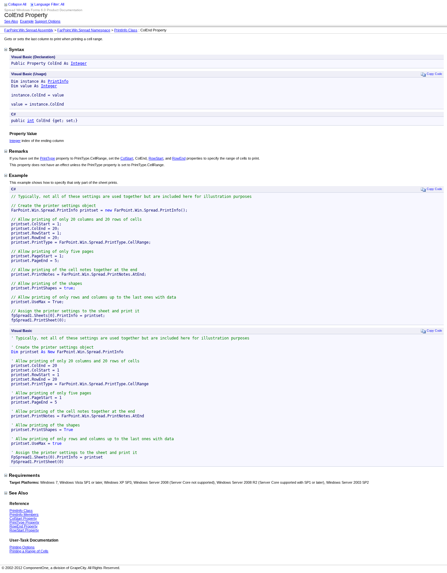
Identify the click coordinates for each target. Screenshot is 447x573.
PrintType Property (24, 522)
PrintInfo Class (125, 30)
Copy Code (434, 73)
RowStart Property (24, 530)
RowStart (156, 158)
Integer (79, 63)
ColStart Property (23, 518)
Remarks (18, 151)
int (30, 120)
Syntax (16, 49)
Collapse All (17, 4)
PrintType (47, 158)
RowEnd (179, 158)
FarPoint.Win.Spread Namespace (83, 30)
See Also (11, 21)
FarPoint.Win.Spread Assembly (28, 30)
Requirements (24, 475)
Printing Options (22, 547)
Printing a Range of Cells (28, 551)
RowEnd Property (23, 526)
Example (27, 21)
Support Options (48, 21)
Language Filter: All (49, 4)
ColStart (126, 158)
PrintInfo (58, 81)
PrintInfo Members (24, 514)
